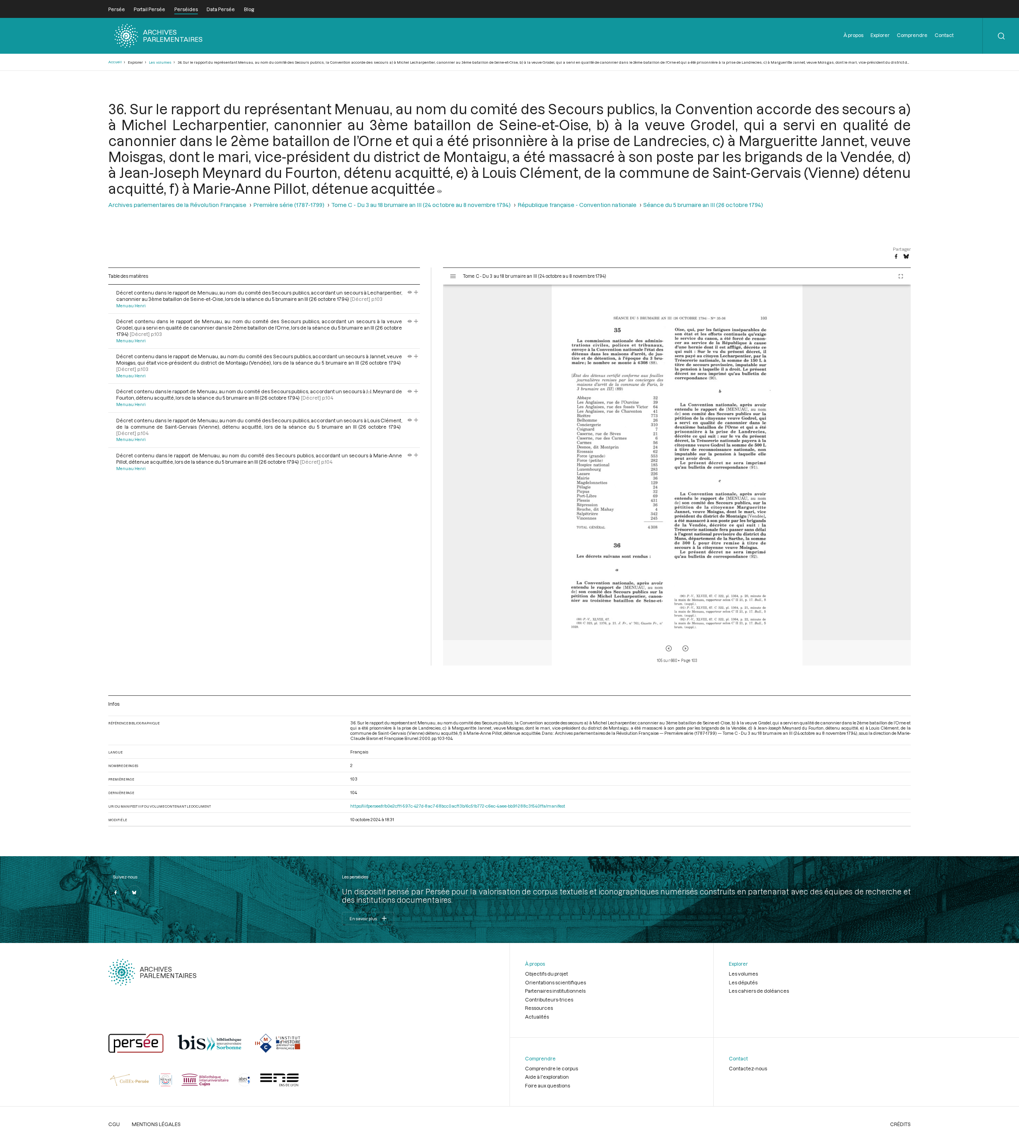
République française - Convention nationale (576, 204)
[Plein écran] (900, 276)
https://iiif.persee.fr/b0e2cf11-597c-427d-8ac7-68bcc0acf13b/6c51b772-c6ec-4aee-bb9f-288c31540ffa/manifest (457, 805)
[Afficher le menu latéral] (453, 276)
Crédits (900, 1124)
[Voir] (439, 188)
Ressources (539, 1008)
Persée (116, 9)
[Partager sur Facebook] (896, 257)
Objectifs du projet (546, 973)
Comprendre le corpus (551, 1068)
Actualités (537, 1016)
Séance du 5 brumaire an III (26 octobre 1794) (703, 204)
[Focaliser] (416, 292)
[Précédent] (668, 648)
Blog (249, 9)
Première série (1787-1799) (288, 204)
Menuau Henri (131, 305)
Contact (944, 35)
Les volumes (160, 62)
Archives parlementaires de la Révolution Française (177, 204)
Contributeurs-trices (549, 999)
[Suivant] (685, 648)
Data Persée (221, 9)
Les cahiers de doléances (759, 991)
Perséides (186, 9)
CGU (114, 1124)
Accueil (115, 62)
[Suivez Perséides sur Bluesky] (134, 892)
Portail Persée (149, 9)
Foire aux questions (547, 1085)
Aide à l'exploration (547, 1077)
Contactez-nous (748, 1068)
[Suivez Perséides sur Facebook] (115, 892)
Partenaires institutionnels (555, 991)
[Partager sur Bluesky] (906, 257)
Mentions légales (156, 1124)
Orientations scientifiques (555, 982)
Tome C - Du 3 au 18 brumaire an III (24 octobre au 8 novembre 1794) (421, 204)
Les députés (743, 982)
